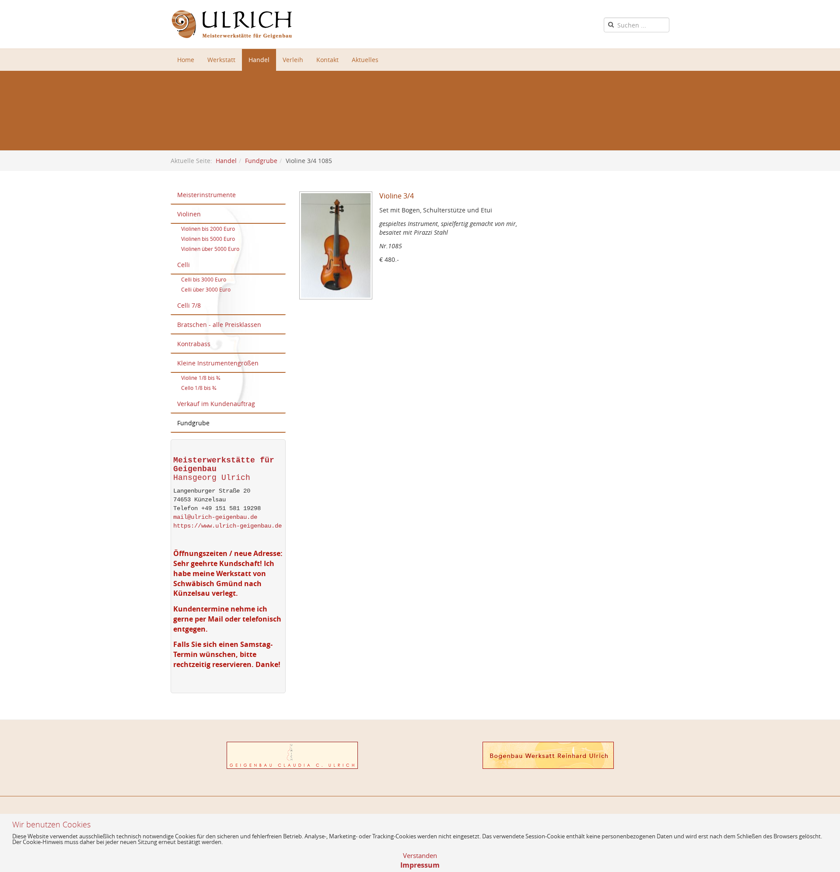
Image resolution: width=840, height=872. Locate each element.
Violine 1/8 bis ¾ (200, 377)
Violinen (189, 214)
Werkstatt (221, 60)
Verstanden (420, 855)
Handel (259, 60)
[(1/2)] (339, 248)
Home (185, 60)
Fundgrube (261, 160)
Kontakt (327, 60)
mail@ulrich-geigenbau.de (215, 517)
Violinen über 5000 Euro (210, 248)
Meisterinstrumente (206, 195)
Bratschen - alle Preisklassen (219, 324)
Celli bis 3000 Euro (203, 279)
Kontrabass (193, 344)
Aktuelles (365, 60)
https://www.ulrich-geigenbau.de (227, 525)
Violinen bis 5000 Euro (208, 238)
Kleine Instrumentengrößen (218, 363)
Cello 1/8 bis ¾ (198, 387)
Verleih (293, 60)
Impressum (420, 865)
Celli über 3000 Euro (206, 289)
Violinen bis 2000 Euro (208, 228)
